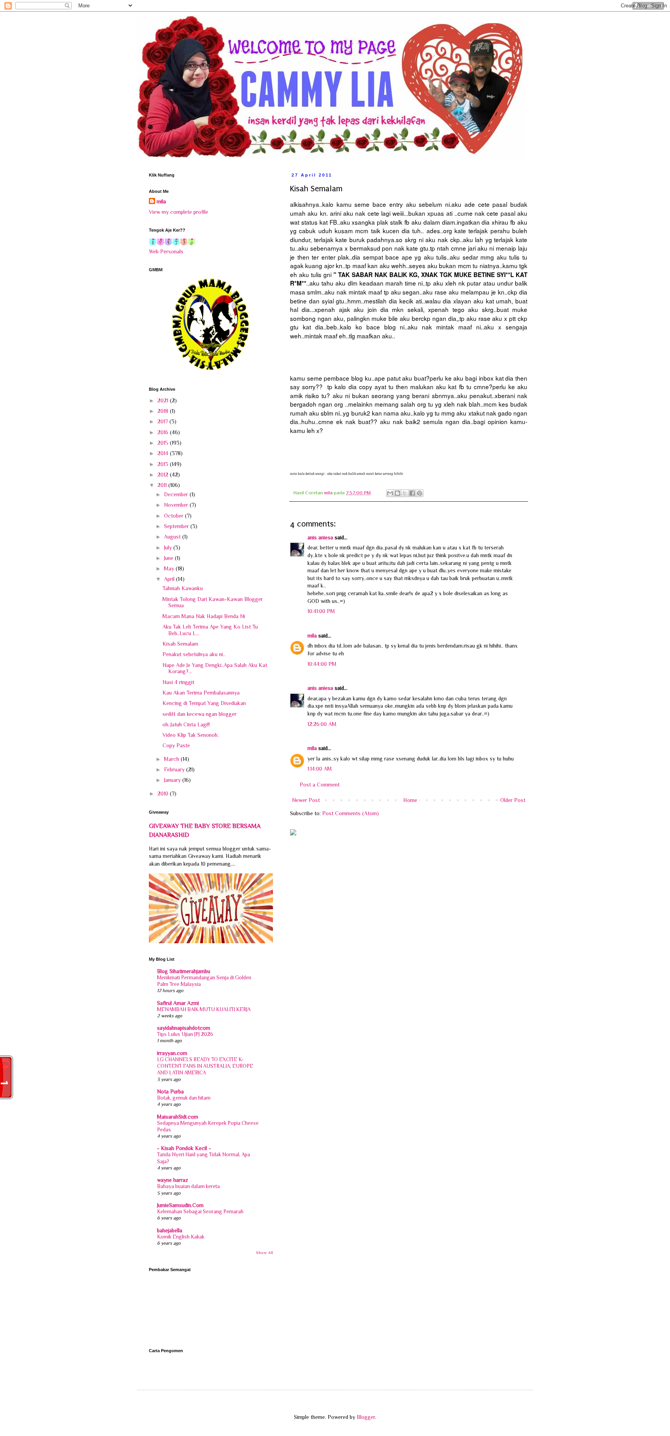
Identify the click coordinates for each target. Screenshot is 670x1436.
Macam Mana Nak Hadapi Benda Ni (203, 616)
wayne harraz (172, 1180)
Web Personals (166, 251)
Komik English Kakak (180, 1237)
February (175, 769)
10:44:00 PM (322, 664)
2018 (163, 411)
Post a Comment (320, 784)
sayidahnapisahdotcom (183, 1028)
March (172, 759)
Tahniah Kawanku (182, 588)
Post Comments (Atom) (350, 813)
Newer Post (306, 800)
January (173, 780)
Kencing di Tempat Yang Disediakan (204, 703)
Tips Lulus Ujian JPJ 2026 (185, 1034)
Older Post (512, 800)
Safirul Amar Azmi (178, 1003)
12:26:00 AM (322, 724)
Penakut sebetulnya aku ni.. (193, 654)
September (177, 526)
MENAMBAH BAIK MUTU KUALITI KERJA (203, 1009)
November (177, 505)
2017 (163, 421)
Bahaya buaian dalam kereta (188, 1186)
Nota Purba (170, 1091)
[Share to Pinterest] (419, 493)
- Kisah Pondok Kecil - (184, 1148)
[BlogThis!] (397, 493)
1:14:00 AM (319, 769)
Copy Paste (176, 745)
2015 (163, 443)
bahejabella (169, 1230)
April (170, 579)
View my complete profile (178, 212)
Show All (264, 1253)
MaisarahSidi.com (177, 1117)
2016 (163, 432)
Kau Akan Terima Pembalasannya (201, 692)
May (170, 568)
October (174, 516)
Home (410, 800)
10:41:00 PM (321, 611)
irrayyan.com (172, 1053)
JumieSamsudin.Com (180, 1205)
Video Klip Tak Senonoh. (190, 735)
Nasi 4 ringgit (178, 682)
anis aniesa (320, 537)
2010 (163, 793)
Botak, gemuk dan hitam (184, 1098)
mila (312, 635)
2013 (163, 464)
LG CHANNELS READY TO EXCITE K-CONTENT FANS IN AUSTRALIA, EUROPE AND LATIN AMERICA (205, 1066)
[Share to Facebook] (412, 493)
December (177, 494)
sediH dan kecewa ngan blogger (199, 714)
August (173, 537)
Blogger (366, 1417)
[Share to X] (405, 493)
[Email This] (390, 493)
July (168, 547)
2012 (163, 474)
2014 (163, 453)
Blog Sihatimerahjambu (183, 971)
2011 (162, 485)
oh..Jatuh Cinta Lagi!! (186, 724)
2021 (163, 400)
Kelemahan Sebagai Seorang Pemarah (200, 1211)
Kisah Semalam (180, 644)
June (169, 558)
